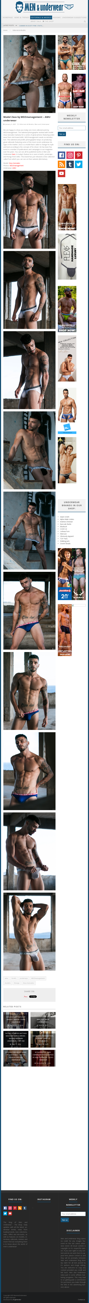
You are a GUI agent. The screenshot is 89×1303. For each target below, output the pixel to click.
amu (6, 978)
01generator (17, 1300)
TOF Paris (64, 539)
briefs (14, 978)
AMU (14, 168)
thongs (16, 983)
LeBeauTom (65, 531)
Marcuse (63, 534)
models (8, 983)
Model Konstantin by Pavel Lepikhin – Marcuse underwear (43, 1038)
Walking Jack (64, 541)
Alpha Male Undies (67, 519)
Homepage (8, 17)
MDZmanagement (17, 165)
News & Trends (21, 17)
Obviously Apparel (67, 536)
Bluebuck (63, 526)
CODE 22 (63, 529)
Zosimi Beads (65, 543)
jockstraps (24, 978)
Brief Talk (36, 21)
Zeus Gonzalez (14, 163)
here (13, 154)
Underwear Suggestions (74, 17)
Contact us (81, 1300)
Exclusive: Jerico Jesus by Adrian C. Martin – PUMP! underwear (15, 1019)
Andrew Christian (66, 522)
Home (5, 30)
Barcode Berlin (65, 524)
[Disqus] (29, 1101)
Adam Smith (64, 517)
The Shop (49, 21)
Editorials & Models (41, 17)
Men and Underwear (42, 124)
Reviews (57, 17)
